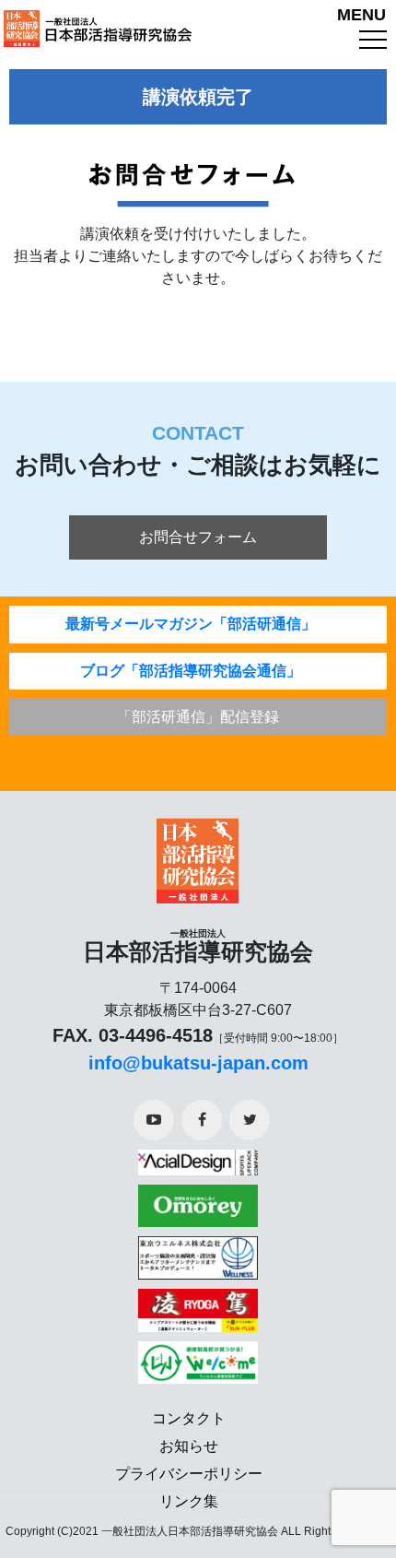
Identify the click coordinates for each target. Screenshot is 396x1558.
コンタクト (189, 1418)
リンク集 (188, 1501)
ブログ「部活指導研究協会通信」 (190, 671)
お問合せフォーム (198, 537)
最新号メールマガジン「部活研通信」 (190, 623)
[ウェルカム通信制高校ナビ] (198, 1356)
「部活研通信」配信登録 (198, 717)
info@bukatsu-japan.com (198, 1063)
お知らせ (188, 1446)
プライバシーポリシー (188, 1473)
